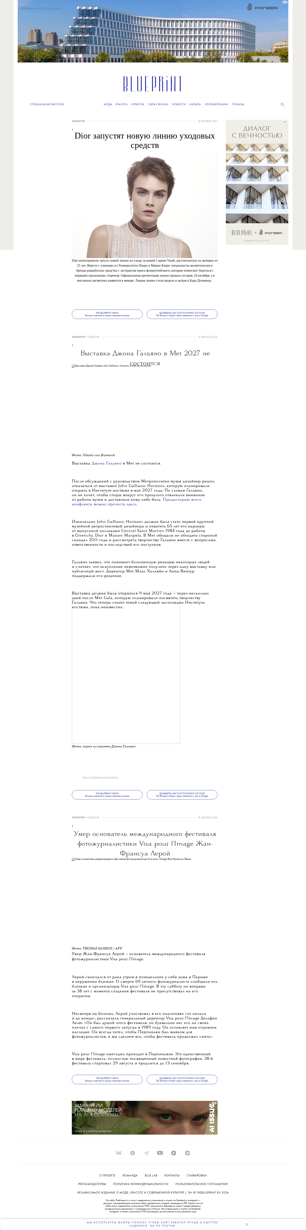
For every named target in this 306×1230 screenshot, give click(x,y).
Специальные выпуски (47, 104)
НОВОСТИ (78, 121)
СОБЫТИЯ (93, 337)
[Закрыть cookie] (247, 1224)
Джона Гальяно (107, 464)
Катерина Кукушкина (104, 778)
